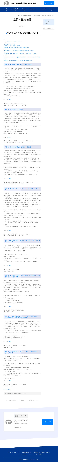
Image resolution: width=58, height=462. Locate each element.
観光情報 (24, 9)
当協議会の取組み (15, 9)
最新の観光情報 (37, 15)
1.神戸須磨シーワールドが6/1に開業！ (13, 41)
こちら (9, 99)
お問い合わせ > (49, 3)
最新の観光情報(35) (48, 28)
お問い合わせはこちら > (47, 421)
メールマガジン (43, 9)
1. (21, 53)
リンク (31, 454)
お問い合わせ (39, 454)
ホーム (18, 15)
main (22, 400)
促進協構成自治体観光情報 (27, 15)
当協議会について (33, 9)
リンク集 (51, 9)
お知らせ (6, 9)
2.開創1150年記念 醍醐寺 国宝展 (12, 45)
